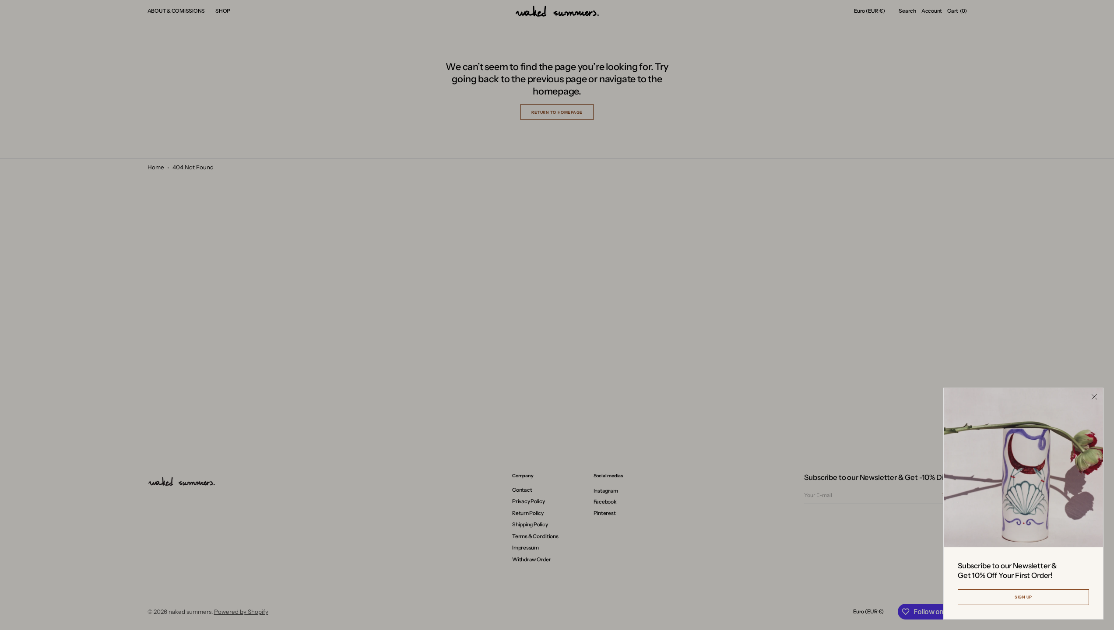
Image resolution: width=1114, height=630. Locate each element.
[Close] (1094, 397)
